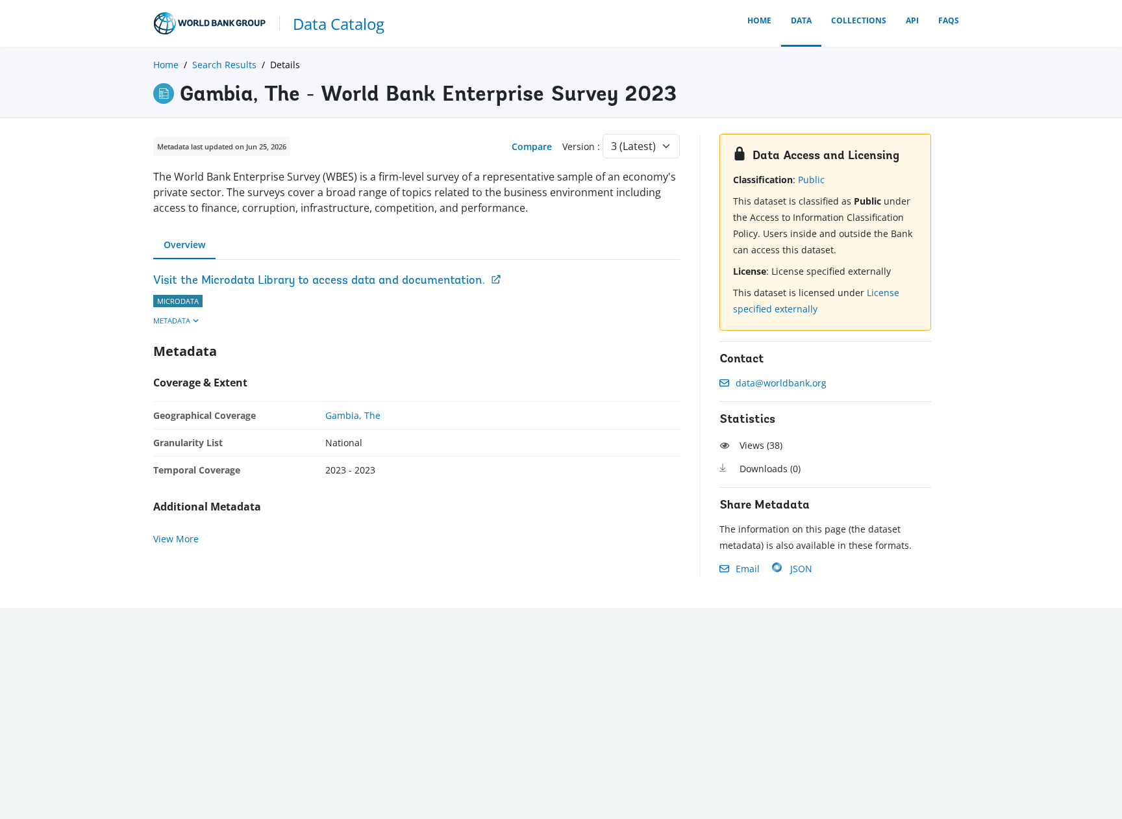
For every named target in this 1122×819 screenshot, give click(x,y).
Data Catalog (338, 24)
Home (759, 20)
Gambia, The (352, 415)
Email (748, 568)
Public (811, 179)
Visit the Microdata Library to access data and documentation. (319, 281)
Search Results (224, 64)
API (912, 20)
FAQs (948, 20)
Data (801, 20)
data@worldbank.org (781, 383)
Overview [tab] (184, 244)
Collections (858, 20)
